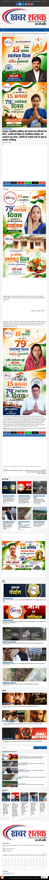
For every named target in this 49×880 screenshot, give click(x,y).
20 (24, 863)
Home (14, 1)
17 (5, 863)
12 (18, 861)
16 (43, 861)
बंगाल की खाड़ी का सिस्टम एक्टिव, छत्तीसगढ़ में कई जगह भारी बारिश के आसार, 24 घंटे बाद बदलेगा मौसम (39, 501)
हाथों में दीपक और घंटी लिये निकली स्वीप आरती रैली (13, 469)
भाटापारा (7, 128)
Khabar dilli (16, 466)
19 (18, 863)
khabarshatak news (37, 466)
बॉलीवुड (8, 721)
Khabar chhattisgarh (9, 466)
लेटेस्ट (11, 128)
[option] (24, 757)
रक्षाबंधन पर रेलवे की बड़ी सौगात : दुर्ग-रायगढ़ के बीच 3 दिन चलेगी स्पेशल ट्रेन (39, 524)
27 (24, 865)
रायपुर (44, 495)
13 (24, 861)
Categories (5, 871)
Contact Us (44, 1)
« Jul (24, 869)
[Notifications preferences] (2, 877)
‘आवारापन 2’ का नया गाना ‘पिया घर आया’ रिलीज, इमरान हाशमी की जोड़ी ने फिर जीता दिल (20, 706)
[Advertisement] (24, 286)
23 (43, 863)
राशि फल (9, 495)
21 (30, 863)
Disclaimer (18, 1)
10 (5, 861)
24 (5, 865)
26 (18, 865)
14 (30, 861)
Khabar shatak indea (29, 466)
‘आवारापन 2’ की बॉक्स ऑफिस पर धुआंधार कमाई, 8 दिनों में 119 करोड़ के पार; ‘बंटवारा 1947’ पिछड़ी (22, 723)
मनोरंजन (8, 703)
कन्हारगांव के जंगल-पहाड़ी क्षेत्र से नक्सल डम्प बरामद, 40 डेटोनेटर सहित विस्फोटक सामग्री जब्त (24, 526)
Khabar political (21, 466)
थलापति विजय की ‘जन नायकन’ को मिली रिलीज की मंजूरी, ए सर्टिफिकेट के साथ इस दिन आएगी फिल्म (22, 741)
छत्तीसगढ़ (3, 128)
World (23, 1)
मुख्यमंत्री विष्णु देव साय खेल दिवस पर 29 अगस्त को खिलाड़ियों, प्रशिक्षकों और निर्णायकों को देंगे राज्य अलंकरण (8, 526)
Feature (5, 495)
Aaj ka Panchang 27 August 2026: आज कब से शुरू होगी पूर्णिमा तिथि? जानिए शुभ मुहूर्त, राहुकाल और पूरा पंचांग (9, 500)
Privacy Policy (28, 1)
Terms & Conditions (36, 1)
